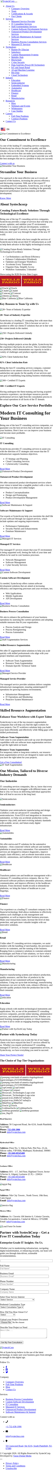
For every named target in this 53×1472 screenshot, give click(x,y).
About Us (10, 6)
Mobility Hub (17, 57)
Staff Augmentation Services (24, 26)
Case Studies (17, 111)
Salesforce (15, 52)
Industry (9, 78)
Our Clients (16, 16)
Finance (14, 93)
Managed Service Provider (23, 21)
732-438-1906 (13, 1129)
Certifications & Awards (22, 14)
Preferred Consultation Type (12, 1304)
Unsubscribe (11, 1468)
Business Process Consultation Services (28, 42)
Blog (13, 103)
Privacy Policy (12, 1463)
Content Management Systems (24, 54)
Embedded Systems (20, 85)
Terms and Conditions (15, 1466)
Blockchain (16, 60)
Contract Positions (19, 118)
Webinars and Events (20, 106)
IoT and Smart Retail (20, 67)
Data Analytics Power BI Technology (28, 65)
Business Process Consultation (19, 1399)
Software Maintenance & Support (21, 1412)
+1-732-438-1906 (13, 1426)
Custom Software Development (20, 1402)
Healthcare (16, 90)
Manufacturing (17, 98)
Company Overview (20, 8)
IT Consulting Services (21, 24)
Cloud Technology (19, 75)
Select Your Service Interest (12, 1297)
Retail (14, 95)
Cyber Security (18, 62)
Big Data (15, 72)
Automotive (16, 88)
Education (15, 80)
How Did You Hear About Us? (14, 1312)
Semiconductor (18, 83)
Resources (10, 101)
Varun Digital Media (22, 1456)
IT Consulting (12, 1404)
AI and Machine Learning (22, 70)
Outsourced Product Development (21, 1409)
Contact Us (11, 121)
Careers (9, 113)
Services (9, 19)
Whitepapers (16, 108)
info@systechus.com (16, 1132)
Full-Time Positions (20, 116)
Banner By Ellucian (20, 49)
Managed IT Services (20, 44)
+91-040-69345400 (16, 1153)
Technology (11, 47)
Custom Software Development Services (29, 29)
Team (13, 11)
